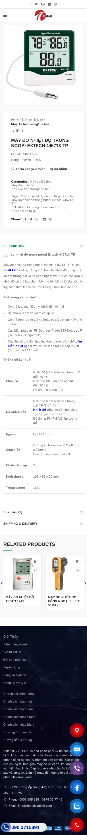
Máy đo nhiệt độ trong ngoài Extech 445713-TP (42, 201)
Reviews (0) (12, 512)
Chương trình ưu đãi (17, 732)
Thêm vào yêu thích (30, 168)
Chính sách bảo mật (17, 701)
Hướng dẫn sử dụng (17, 740)
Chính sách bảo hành (18, 709)
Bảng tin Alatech (14, 675)
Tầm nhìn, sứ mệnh (17, 644)
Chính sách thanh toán (19, 717)
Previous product (13, 131)
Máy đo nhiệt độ (32, 119)
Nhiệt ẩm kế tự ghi (24, 211)
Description (14, 246)
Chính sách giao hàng (18, 724)
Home (15, 119)
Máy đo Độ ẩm (40, 181)
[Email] (50, 4)
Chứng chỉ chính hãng (19, 693)
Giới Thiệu (10, 636)
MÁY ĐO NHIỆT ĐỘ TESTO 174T (20, 599)
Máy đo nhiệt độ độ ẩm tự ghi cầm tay (47, 196)
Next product (22, 131)
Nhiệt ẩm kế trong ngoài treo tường (38, 207)
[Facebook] (31, 4)
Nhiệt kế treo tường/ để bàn (30, 124)
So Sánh (60, 168)
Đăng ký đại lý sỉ (14, 683)
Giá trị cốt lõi (12, 652)
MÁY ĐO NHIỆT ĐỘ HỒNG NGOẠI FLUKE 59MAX (64, 601)
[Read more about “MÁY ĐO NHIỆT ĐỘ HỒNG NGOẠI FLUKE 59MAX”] (77, 561)
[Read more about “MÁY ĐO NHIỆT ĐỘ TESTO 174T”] (35, 561)
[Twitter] (36, 4)
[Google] (43, 4)
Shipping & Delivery (20, 523)
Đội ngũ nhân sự (15, 659)
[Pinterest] (56, 4)
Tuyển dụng (11, 667)
